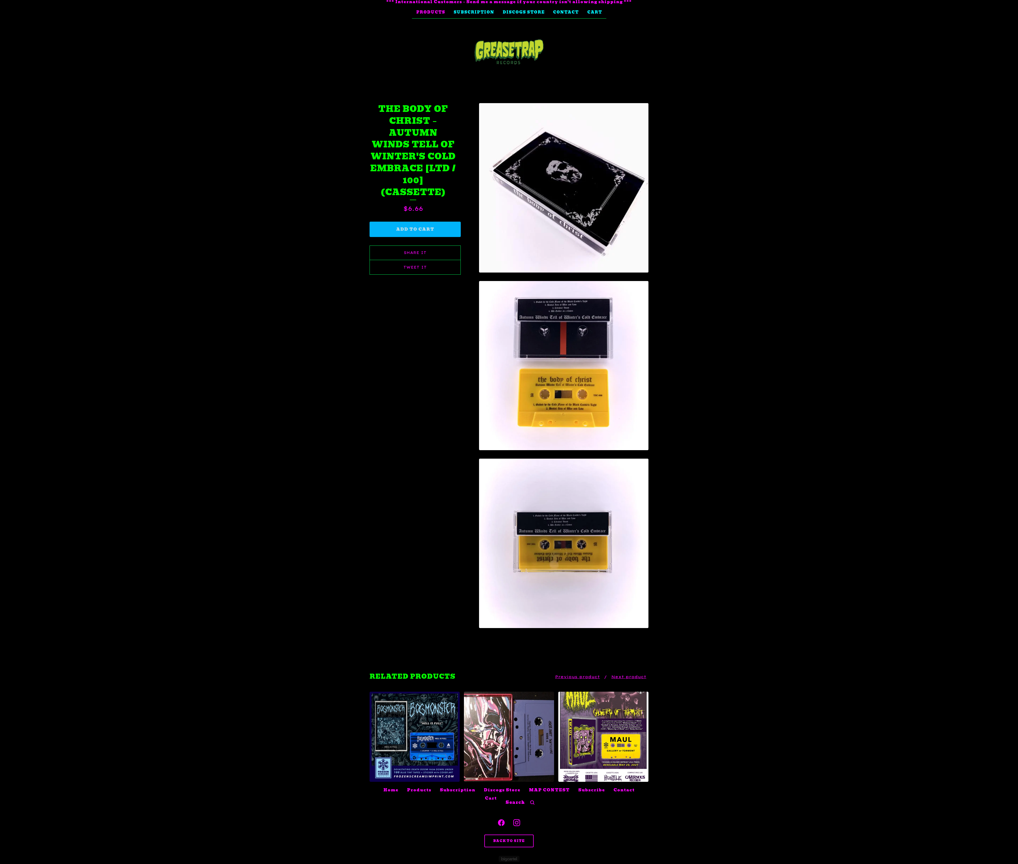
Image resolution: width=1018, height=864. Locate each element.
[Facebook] (501, 822)
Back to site (509, 840)
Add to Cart (415, 229)
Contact (566, 12)
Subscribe (591, 790)
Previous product (577, 676)
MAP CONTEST (549, 790)
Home (390, 790)
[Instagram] (516, 822)
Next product (628, 676)
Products (430, 12)
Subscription (474, 12)
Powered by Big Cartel (509, 859)
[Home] (509, 52)
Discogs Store (524, 12)
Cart (594, 12)
